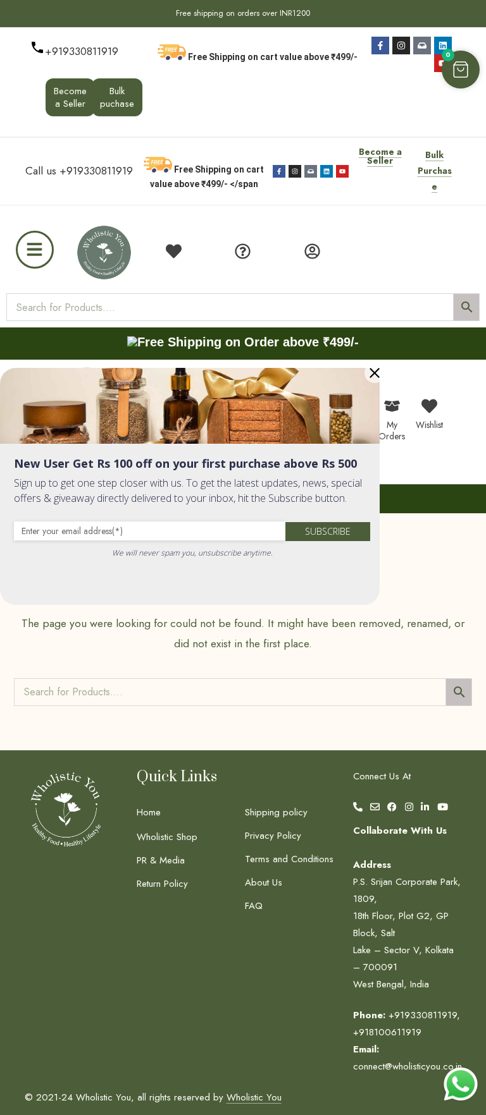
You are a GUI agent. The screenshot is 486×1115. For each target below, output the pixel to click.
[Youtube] (342, 171)
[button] (461, 69)
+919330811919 (81, 51)
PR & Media (161, 860)
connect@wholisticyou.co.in (407, 1066)
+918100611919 (387, 1032)
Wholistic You (254, 1097)
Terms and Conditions (289, 859)
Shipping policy (276, 812)
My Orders (391, 430)
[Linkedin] (443, 45)
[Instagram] (401, 45)
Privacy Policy (273, 836)
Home (149, 812)
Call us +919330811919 (79, 170)
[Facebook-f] (380, 45)
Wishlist (429, 424)
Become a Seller (70, 97)
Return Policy (162, 884)
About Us (263, 882)
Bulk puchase (117, 97)
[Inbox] (422, 45)
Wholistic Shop (167, 837)
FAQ (254, 906)
